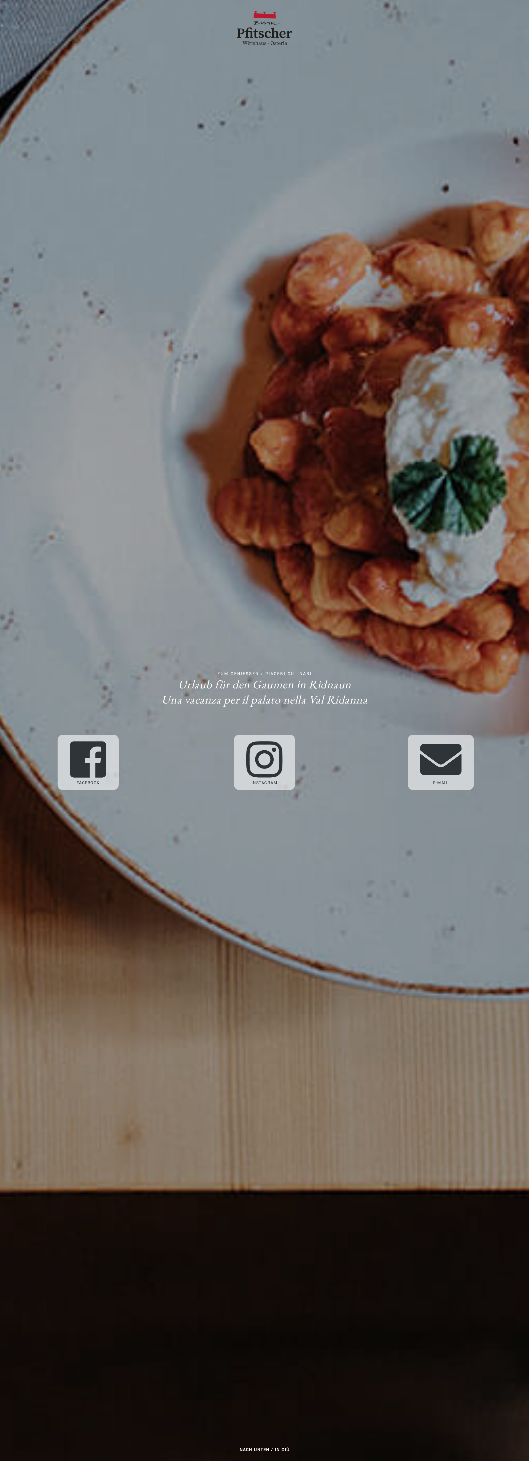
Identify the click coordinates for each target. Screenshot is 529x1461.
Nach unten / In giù (265, 1450)
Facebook (88, 783)
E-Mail (440, 783)
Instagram (265, 783)
